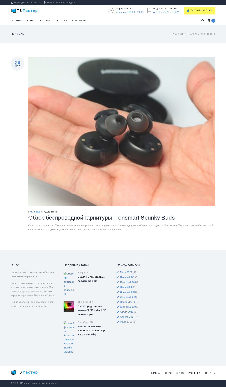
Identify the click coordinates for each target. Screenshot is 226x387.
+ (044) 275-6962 (166, 12)
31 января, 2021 (86, 302)
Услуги (45, 20)
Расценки (194, 373)
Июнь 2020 (126, 287)
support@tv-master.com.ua (27, 3)
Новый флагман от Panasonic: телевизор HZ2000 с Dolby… (91, 330)
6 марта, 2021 (84, 272)
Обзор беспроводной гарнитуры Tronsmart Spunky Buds (101, 218)
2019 (202, 34)
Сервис (180, 373)
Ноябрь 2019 (127, 302)
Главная (17, 20)
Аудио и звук (50, 212)
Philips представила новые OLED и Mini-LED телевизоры (92, 310)
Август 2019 (126, 312)
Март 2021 (126, 272)
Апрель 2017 (127, 316)
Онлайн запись (202, 10)
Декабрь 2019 (128, 297)
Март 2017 (126, 321)
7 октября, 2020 (85, 322)
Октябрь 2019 (128, 307)
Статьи (62, 20)
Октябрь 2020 (128, 282)
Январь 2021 (127, 277)
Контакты (79, 20)
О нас (31, 20)
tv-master (36, 212)
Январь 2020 (127, 292)
